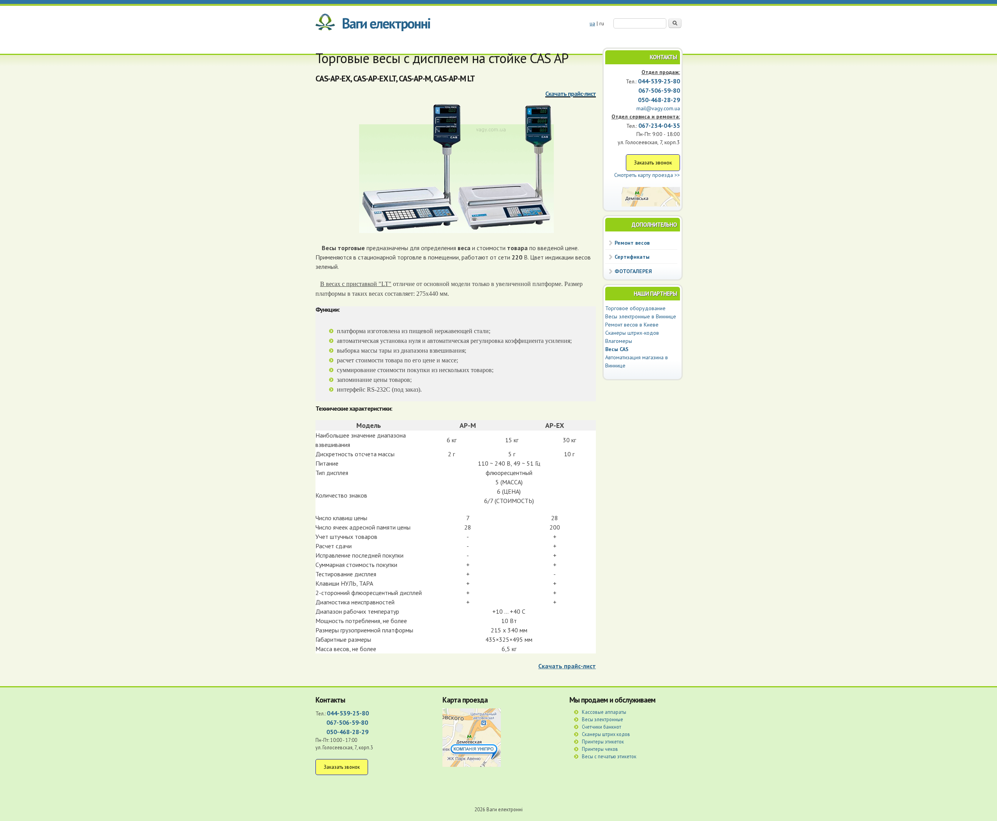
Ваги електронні (386, 23)
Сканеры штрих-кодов (632, 332)
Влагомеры (618, 340)
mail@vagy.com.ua (658, 108)
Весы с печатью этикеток (609, 756)
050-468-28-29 (659, 100)
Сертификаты (632, 256)
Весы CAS (617, 349)
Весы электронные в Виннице (640, 316)
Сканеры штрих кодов (606, 734)
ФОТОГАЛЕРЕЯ (633, 271)
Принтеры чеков (600, 749)
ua (592, 23)
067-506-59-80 (347, 722)
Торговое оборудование (635, 308)
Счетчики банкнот (601, 727)
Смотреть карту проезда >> (647, 174)
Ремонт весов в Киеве (632, 324)
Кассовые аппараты (604, 712)
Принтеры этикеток (603, 741)
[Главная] (325, 23)
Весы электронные (602, 719)
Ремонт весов (632, 242)
